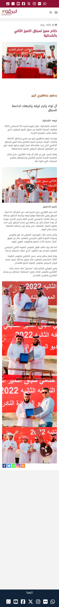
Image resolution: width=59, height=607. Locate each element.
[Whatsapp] (14, 466)
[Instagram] (18, 466)
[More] (23, 466)
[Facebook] (4, 466)
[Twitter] (9, 466)
